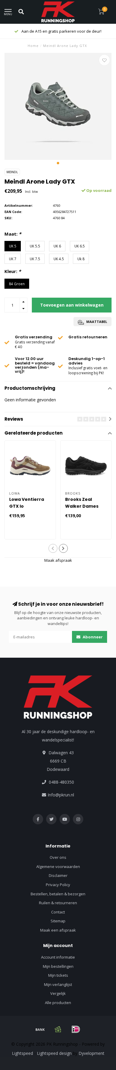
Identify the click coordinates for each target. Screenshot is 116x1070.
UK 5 (12, 246)
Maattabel (96, 321)
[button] (58, 163)
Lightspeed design (54, 1053)
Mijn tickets (58, 975)
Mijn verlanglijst (58, 984)
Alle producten (58, 1002)
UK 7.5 (35, 258)
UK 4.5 (59, 258)
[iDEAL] (75, 1029)
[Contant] (58, 1029)
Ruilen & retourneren (58, 902)
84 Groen (17, 283)
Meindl (12, 172)
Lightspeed (22, 1053)
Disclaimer (58, 875)
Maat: (12, 234)
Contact (58, 912)
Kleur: (12, 271)
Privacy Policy (58, 884)
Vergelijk (58, 993)
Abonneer (92, 637)
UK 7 (12, 258)
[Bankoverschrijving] (40, 1029)
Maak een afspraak (58, 930)
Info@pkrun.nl (61, 795)
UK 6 (57, 246)
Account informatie (58, 957)
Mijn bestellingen (58, 966)
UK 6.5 (79, 246)
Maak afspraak (58, 560)
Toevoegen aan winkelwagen (72, 305)
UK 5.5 (35, 246)
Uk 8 (80, 258)
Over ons (58, 857)
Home (33, 45)
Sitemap (58, 921)
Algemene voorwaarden (58, 866)
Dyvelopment (91, 1053)
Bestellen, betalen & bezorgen (58, 894)
